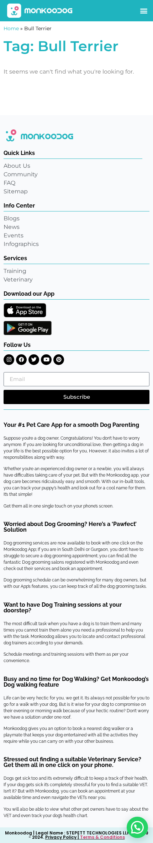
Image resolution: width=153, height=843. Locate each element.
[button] (143, 11)
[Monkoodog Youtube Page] (46, 359)
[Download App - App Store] (25, 310)
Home (11, 28)
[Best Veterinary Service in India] (40, 11)
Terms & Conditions (102, 837)
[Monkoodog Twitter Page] (33, 359)
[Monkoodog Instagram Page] (9, 359)
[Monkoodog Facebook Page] (21, 359)
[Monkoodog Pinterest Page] (58, 359)
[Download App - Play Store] (28, 328)
